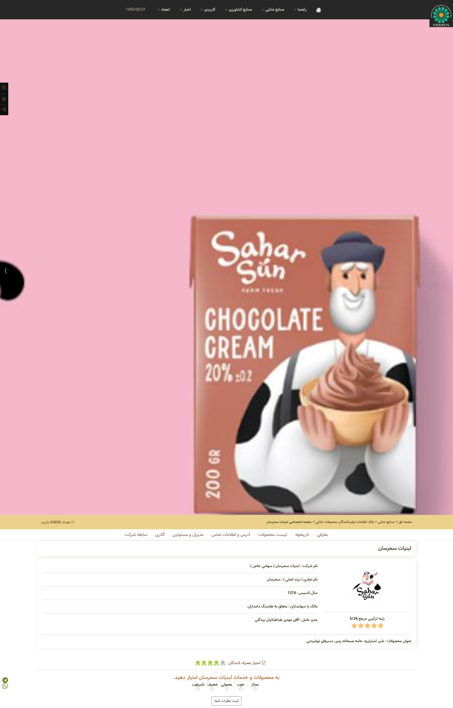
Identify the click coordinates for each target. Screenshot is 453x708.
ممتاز (255, 684)
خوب (240, 684)
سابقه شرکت (136, 534)
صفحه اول (405, 522)
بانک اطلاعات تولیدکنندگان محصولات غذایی (344, 522)
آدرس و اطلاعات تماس (231, 534)
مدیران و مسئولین (188, 534)
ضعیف (212, 684)
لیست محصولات (272, 534)
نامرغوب (198, 684)
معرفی (322, 534)
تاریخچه (302, 534)
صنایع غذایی (386, 522)
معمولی (226, 684)
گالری (160, 534)
